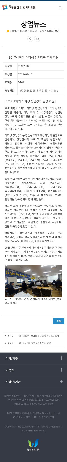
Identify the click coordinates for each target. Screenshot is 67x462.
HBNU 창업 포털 (28, 31)
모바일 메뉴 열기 (59, 8)
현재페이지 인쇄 (37, 39)
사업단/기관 (13, 382)
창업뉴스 (44, 31)
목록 (58, 321)
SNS (29, 39)
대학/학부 (12, 358)
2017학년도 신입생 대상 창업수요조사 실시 (39, 336)
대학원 (10, 370)
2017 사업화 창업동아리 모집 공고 (35, 343)
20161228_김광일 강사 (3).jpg (41, 90)
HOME (13, 31)
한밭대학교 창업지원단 (19, 7)
